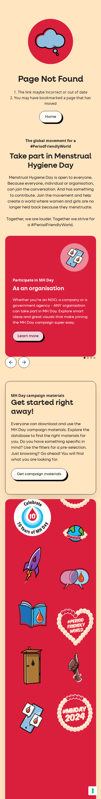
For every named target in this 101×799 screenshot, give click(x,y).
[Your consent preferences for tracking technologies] (92, 790)
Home (50, 117)
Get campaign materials (39, 474)
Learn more (28, 336)
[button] (10, 362)
